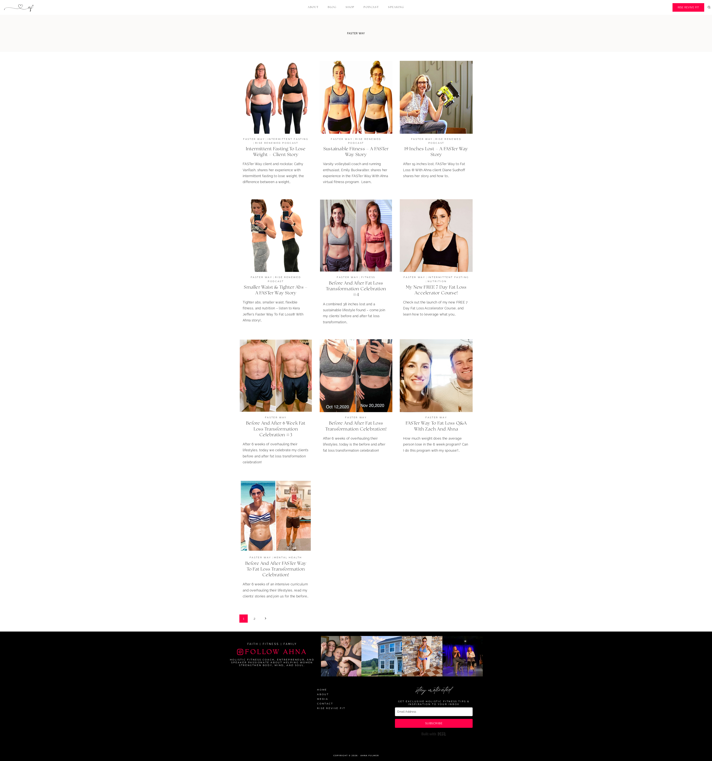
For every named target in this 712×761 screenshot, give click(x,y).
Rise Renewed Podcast (276, 143)
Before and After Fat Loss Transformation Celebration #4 (356, 289)
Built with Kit (433, 734)
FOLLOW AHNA (276, 652)
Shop (350, 7)
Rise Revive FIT (688, 7)
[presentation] (275, 97)
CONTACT (325, 703)
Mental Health (288, 557)
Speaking (396, 7)
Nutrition (437, 281)
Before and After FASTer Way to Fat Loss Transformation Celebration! (275, 569)
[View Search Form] (709, 7)
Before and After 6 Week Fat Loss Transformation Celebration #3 (275, 429)
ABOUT (323, 694)
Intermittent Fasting (288, 139)
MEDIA (322, 699)
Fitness (368, 277)
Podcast (371, 7)
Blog (332, 7)
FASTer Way (254, 139)
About (313, 7)
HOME (322, 689)
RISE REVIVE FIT (331, 708)
